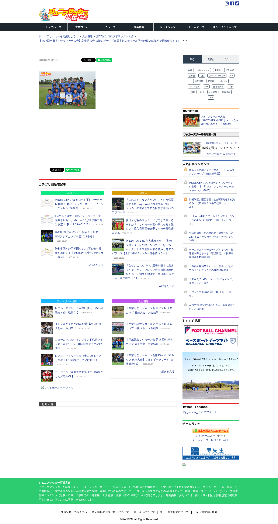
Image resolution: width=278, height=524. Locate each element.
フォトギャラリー (217, 75)
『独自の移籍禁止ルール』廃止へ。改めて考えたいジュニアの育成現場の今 (211, 268)
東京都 (211, 81)
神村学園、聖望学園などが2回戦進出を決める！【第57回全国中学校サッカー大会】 (212, 203)
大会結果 (213, 92)
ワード (229, 59)
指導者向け (218, 86)
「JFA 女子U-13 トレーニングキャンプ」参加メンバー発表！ (211, 281)
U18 (206, 86)
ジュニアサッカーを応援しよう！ (58, 36)
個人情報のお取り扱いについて (110, 512)
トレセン (223, 81)
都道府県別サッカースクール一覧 (221, 143)
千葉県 (217, 70)
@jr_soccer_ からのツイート (199, 412)
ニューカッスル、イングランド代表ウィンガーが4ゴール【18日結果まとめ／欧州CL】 (79, 344)
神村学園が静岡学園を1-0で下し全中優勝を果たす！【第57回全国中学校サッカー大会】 (79, 253)
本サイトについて (144, 512)
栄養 (202, 75)
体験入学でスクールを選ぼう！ (221, 154)
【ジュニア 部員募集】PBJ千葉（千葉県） (210, 294)
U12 (193, 92)
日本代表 (226, 92)
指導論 (192, 75)
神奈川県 (199, 81)
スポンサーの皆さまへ (74, 512)
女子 (230, 86)
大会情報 (139, 27)
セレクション (168, 27)
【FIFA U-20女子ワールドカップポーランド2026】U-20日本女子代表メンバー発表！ (212, 220)
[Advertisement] (67, 137)
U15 (202, 92)
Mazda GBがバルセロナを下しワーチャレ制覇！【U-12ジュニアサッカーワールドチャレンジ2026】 (79, 204)
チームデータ (196, 27)
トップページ (53, 27)
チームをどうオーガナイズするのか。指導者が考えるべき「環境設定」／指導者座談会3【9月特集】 (211, 253)
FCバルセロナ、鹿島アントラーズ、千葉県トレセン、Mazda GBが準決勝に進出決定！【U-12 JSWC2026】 (78, 220)
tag (192, 59)
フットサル (194, 86)
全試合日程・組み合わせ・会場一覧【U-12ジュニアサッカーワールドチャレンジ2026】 (211, 237)
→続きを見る (96, 264)
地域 (211, 59)
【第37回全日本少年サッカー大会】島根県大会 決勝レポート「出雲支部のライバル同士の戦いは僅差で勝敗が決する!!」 (110, 40)
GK (231, 75)
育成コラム (82, 27)
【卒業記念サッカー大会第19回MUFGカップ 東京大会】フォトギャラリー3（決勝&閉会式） (150, 359)
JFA (211, 97)
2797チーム (203, 435)
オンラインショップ (225, 27)
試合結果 (230, 70)
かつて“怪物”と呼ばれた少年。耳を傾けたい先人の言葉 (212, 307)
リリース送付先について (174, 512)
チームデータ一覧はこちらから (210, 439)
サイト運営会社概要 (205, 512)
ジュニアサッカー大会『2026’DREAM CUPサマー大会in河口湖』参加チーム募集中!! (219, 120)
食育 (190, 70)
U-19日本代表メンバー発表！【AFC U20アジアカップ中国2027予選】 (211, 172)
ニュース (110, 27)
